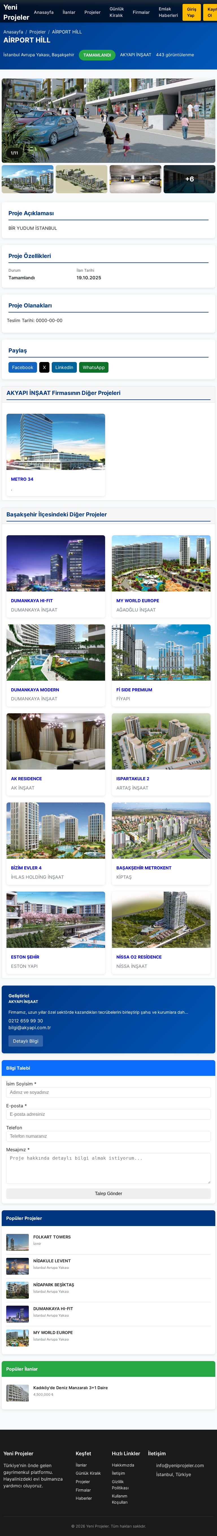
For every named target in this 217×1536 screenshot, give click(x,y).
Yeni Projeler (16, 12)
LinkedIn (64, 367)
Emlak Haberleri (168, 12)
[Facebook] (5, 1497)
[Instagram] (23, 1497)
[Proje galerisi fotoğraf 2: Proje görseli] (27, 179)
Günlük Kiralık (117, 12)
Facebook (22, 367)
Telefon (14, 1127)
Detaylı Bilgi (25, 1041)
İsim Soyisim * (21, 1084)
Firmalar (141, 12)
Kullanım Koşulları (119, 1499)
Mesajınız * (18, 1149)
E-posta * (16, 1105)
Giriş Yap (191, 12)
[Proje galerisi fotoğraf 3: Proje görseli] (81, 179)
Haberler (84, 1498)
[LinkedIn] (33, 1497)
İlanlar (69, 12)
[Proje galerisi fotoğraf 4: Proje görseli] (135, 179)
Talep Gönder (108, 1193)
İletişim (118, 1473)
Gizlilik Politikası (120, 1484)
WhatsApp (94, 367)
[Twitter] (14, 1497)
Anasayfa (44, 12)
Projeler (92, 12)
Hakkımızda (123, 1465)
